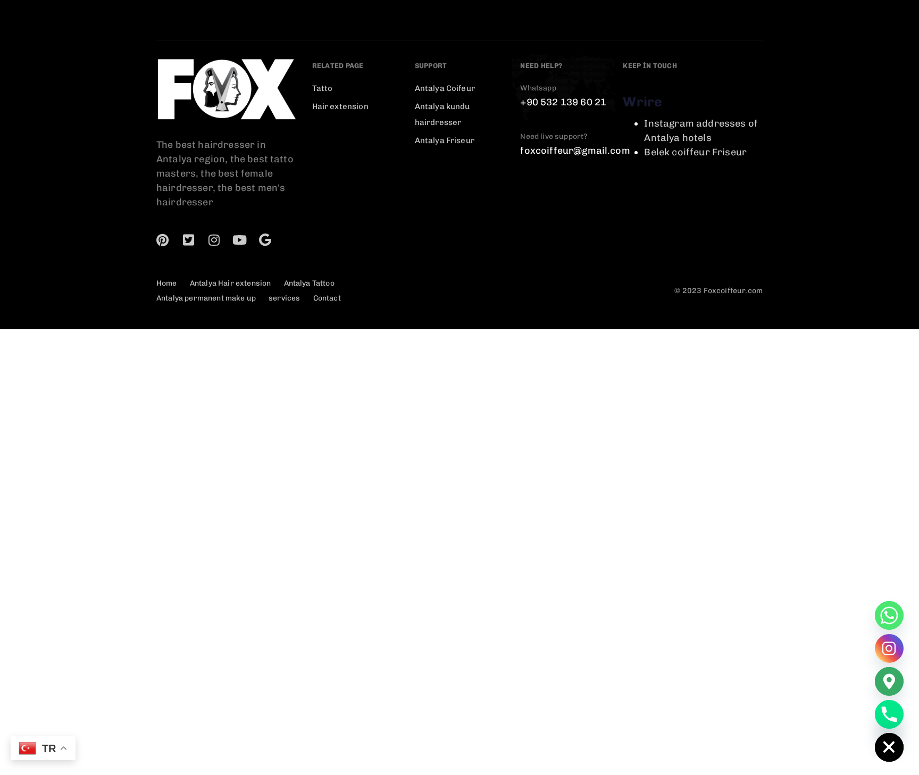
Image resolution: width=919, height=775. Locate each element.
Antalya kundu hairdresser (442, 114)
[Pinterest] (162, 240)
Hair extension (340, 106)
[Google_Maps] (889, 681)
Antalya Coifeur (445, 88)
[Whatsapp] (889, 615)
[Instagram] (213, 240)
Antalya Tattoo (309, 283)
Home (166, 283)
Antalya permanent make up (206, 298)
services (284, 298)
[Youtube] (239, 240)
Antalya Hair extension (230, 283)
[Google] (265, 240)
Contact (327, 298)
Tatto (322, 88)
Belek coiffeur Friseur (695, 152)
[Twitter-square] (188, 240)
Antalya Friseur (444, 140)
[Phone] (889, 714)
